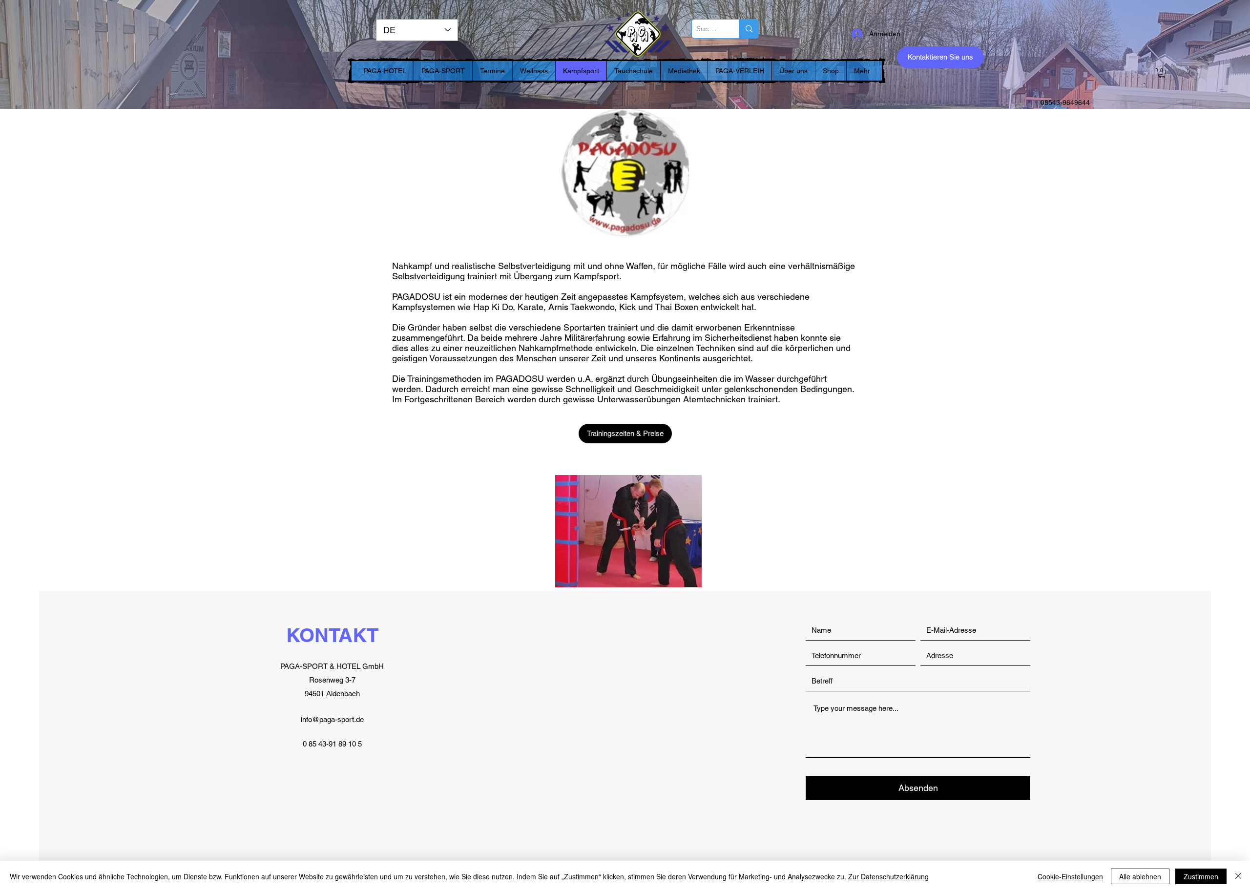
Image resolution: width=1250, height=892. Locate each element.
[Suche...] (748, 29)
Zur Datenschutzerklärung (888, 876)
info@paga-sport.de (332, 719)
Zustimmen (1201, 876)
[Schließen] (1238, 876)
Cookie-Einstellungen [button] (1070, 876)
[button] (1161, 73)
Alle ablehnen (1140, 876)
